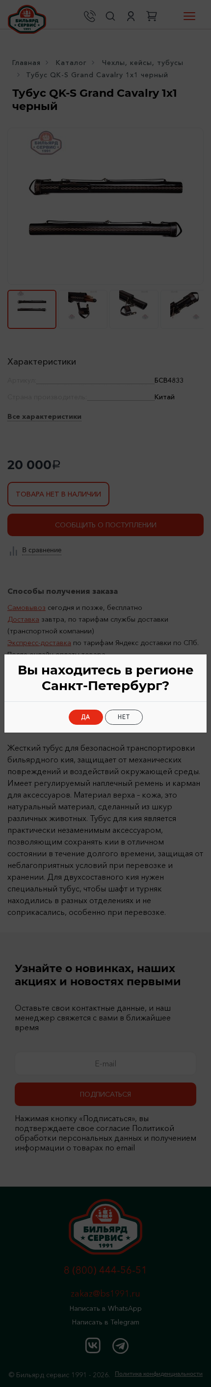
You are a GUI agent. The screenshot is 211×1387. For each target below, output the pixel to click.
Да (85, 717)
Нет (124, 717)
